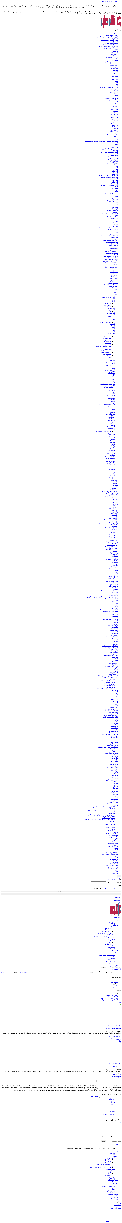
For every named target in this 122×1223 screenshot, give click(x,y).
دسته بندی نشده (113, 477)
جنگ (117, 221)
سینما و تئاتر (114, 589)
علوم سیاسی (111, 420)
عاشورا (109, 355)
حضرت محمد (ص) (106, 350)
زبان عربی (112, 399)
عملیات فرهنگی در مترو (111, 636)
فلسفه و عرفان (113, 663)
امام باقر (115, 111)
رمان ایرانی (115, 504)
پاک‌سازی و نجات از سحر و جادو (109, 152)
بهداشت (112, 360)
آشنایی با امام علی (113, 41)
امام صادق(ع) (114, 122)
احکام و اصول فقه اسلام (111, 62)
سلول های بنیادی (113, 568)
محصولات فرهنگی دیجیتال (111, 753)
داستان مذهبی (114, 278)
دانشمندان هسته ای (112, 291)
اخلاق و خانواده (114, 73)
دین (114, 392)
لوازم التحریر (111, 751)
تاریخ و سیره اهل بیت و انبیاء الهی (109, 185)
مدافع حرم (115, 758)
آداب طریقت (114, 38)
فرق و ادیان (115, 642)
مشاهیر (116, 783)
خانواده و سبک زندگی (112, 253)
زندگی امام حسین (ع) (112, 541)
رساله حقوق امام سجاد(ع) (111, 496)
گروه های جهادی (113, 713)
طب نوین (112, 407)
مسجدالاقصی (114, 781)
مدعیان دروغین (114, 764)
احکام (116, 59)
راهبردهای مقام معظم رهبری (110, 491)
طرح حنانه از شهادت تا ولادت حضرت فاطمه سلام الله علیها (98, 819)
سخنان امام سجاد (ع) (112, 559)
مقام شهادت (114, 799)
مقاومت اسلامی (110, 458)
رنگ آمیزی (115, 511)
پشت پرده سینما (113, 158)
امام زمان (115, 120)
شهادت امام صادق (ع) (109, 816)
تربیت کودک (114, 199)
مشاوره (112, 455)
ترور (117, 204)
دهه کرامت (112, 813)
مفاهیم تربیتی (114, 797)
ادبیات (116, 74)
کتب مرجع (115, 691)
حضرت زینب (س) (106, 347)
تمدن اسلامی (111, 373)
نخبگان (116, 840)
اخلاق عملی (115, 70)
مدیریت (113, 451)
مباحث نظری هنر (113, 732)
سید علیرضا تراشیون (112, 578)
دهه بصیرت (115, 483)
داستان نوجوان (114, 279)
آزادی (113, 298)
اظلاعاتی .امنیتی (113, 104)
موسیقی (115, 838)
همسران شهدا (114, 863)
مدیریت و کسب (113, 766)
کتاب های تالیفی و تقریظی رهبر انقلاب (107, 676)
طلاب (113, 409)
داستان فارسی (114, 272)
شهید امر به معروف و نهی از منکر (109, 609)
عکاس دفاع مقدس (112, 625)
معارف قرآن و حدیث (112, 792)
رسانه (113, 393)
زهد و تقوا (115, 551)
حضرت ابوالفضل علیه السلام (103, 346)
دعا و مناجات (114, 480)
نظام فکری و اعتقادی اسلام (110, 846)
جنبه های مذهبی (113, 220)
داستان (116, 264)
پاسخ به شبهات (114, 150)
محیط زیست (114, 756)
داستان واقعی (114, 287)
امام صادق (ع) (107, 343)
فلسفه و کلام (114, 665)
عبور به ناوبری (117, 1)
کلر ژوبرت (115, 702)
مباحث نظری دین (113, 731)
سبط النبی (115, 556)
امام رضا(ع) (114, 119)
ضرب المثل (115, 614)
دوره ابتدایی (115, 485)
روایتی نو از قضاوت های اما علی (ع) (108, 523)
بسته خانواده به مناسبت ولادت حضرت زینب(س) (101, 810)
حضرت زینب (114, 237)
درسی (116, 294)
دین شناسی (115, 486)
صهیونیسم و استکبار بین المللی (106, 404)
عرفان (113, 410)
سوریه (116, 571)
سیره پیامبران (114, 584)
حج (117, 231)
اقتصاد (116, 107)
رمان (116, 500)
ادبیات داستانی (114, 77)
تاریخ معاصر (114, 182)
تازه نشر (115, 186)
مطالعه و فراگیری (110, 456)
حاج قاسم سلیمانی (113, 229)
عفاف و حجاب (111, 412)
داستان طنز (115, 268)
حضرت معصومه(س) (112, 242)
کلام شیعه (115, 698)
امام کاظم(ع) (114, 125)
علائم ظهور (115, 627)
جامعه (113, 377)
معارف (116, 789)
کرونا (116, 695)
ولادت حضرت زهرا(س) (111, 868)
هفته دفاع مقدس (110, 827)
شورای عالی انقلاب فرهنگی (110, 611)
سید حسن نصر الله (113, 576)
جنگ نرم (112, 223)
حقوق (113, 385)
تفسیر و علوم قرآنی (109, 369)
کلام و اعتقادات (114, 699)
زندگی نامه (115, 543)
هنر (114, 470)
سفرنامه (115, 565)
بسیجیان (115, 144)
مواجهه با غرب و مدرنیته (111, 837)
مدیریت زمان (111, 453)
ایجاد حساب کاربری (113, 879)
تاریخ (116, 167)
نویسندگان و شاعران (112, 860)
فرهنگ (113, 425)
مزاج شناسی (114, 773)
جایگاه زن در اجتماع (112, 216)
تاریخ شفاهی (114, 174)
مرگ (116, 772)
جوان (113, 380)
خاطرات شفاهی (113, 248)
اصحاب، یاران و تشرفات (111, 100)
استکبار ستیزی (114, 92)
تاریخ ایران (115, 172)
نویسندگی (115, 862)
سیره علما (115, 587)
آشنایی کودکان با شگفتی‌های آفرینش (108, 46)
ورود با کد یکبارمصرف (61, 891)
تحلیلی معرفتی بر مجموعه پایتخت (109, 193)
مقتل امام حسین (113, 802)
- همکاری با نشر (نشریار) (108, 1114)
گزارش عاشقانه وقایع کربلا (110, 717)
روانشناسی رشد (113, 518)
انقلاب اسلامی (111, 332)
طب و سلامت (114, 617)
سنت (116, 570)
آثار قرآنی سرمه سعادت (108, 297)
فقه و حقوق (111, 437)
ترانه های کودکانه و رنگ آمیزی (110, 194)
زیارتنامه (115, 554)
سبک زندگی (115, 557)
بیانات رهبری (114, 147)
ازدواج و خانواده (113, 89)
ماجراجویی (115, 723)
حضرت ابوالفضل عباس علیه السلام (108, 235)
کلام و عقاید (114, 701)
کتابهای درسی (114, 679)
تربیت (116, 196)
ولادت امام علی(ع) (113, 867)
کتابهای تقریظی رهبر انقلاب (110, 677)
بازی (113, 750)
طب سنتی (115, 616)
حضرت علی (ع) (107, 349)
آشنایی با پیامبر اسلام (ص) (111, 43)
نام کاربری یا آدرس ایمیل (114, 882)
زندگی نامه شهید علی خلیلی (110, 546)
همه (117, 993)
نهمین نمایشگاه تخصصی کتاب (110, 854)
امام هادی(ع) (114, 126)
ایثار (117, 139)
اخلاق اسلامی (114, 68)
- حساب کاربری (110, 1111)
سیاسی (116, 575)
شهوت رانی (115, 608)
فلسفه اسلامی (107, 440)
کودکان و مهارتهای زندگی (111, 710)
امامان (116, 128)
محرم (116, 740)
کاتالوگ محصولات (116, 969)
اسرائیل (116, 93)
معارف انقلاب (114, 791)
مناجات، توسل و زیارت (111, 803)
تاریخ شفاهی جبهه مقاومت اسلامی (108, 177)
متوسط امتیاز (114, 982)
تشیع (116, 205)
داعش (116, 289)
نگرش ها (112, 464)
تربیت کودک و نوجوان (112, 201)
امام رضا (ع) (107, 339)
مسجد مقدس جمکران (112, 780)
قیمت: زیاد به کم (113, 987)
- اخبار (113, 1100)
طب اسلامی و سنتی (109, 406)
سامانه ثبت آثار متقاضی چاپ (107, 955)
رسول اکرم (115, 499)
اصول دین (115, 101)
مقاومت (115, 800)
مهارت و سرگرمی (113, 835)
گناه (114, 447)
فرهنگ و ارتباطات (113, 649)
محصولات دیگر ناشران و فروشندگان (108, 747)
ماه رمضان (115, 729)
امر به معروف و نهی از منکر (103, 431)
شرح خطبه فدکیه (113, 595)
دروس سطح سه (106, 931)
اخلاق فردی (108, 306)
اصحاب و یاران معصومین (111, 98)
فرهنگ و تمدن (111, 428)
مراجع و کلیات (114, 770)
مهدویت (109, 358)
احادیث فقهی (114, 55)
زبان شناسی (114, 529)
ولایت (113, 474)
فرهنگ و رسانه (114, 652)
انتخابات (116, 133)
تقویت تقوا (115, 208)
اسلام (116, 95)
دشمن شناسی (114, 478)
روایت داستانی (114, 521)
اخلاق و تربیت (114, 71)
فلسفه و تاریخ (114, 661)
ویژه (113, 829)
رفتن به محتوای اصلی (107, 1)
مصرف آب (115, 788)
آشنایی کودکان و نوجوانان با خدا (109, 48)
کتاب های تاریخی (113, 674)
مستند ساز (115, 777)
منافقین (116, 832)
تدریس (113, 368)
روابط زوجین (114, 515)
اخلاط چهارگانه (114, 65)
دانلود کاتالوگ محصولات (114, 965)
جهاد (113, 379)
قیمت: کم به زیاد (113, 985)
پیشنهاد (116, 164)
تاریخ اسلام (115, 171)
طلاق (113, 535)
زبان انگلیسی (111, 398)
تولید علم (112, 376)
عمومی (113, 422)
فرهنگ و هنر (114, 653)
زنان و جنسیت (114, 540)
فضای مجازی (111, 433)
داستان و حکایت (113, 286)
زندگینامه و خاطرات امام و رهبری (108, 549)
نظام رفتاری (114, 844)
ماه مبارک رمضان (110, 824)
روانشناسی (112, 396)
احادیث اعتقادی (114, 54)
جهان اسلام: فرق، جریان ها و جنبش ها (107, 227)
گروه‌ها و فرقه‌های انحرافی (110, 715)
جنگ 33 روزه (114, 224)
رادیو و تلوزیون (114, 489)
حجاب (116, 232)
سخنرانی (112, 401)
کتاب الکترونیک (114, 672)
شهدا (113, 403)
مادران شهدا (114, 726)
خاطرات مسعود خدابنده (111, 251)
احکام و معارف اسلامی (111, 63)
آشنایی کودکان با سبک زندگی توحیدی (108, 44)
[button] (116, 1038)
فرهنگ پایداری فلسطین (111, 647)
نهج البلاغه (112, 469)
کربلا (116, 693)
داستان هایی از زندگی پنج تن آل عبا (108, 284)
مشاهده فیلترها (24, 972)
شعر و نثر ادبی (114, 603)
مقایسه (116, 1197)
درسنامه (115, 292)
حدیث (113, 382)
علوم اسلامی (111, 417)
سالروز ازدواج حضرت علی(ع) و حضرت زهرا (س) (101, 814)
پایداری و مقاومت (113, 153)
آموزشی (115, 51)
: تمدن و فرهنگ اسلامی (111, 35)
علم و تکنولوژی (110, 414)
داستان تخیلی (114, 265)
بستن (119, 1203)
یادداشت (115, 871)
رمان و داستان (111, 395)
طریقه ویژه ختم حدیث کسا (110, 619)
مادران (116, 724)
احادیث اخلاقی (114, 52)
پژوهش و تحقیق (110, 362)
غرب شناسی (111, 423)
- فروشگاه (112, 1099)
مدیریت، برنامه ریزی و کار (111, 767)
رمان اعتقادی (114, 502)
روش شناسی (114, 524)
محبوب (116, 739)
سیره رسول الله (113, 586)
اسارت (116, 90)
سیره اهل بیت (114, 582)
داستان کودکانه (114, 276)
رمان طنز (115, 505)
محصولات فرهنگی (113, 748)
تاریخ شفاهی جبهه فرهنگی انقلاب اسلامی (107, 175)
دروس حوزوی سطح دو (108, 683)
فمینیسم (112, 442)
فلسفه (113, 439)
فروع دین (112, 429)
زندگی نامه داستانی (112, 545)
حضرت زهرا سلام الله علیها (107, 384)
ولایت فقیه (112, 475)
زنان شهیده (115, 538)
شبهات (116, 594)
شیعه (109, 321)
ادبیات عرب (111, 308)
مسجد (116, 778)
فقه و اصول (111, 434)
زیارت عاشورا (114, 552)
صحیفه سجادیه (114, 612)
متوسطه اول (114, 736)
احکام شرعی (114, 60)
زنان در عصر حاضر (112, 537)
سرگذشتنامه (114, 564)
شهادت (116, 605)
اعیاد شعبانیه (111, 808)
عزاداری (115, 623)
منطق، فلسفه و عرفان (111, 833)
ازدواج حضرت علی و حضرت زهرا (109, 87)
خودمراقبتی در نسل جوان (111, 259)
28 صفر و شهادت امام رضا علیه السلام (104, 807)
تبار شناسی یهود (113, 190)
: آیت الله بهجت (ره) (112, 33)
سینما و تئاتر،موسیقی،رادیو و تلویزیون (108, 590)
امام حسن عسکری (112, 117)
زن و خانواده (114, 530)
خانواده (113, 388)
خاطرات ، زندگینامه (109, 387)
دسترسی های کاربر (107, 1109)
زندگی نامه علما (113, 548)
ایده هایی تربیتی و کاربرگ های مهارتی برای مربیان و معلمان (101, 141)
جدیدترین (115, 983)
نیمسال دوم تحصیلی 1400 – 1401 (106, 688)
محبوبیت (115, 980)
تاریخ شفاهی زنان (113, 178)
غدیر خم (112, 821)
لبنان (116, 720)
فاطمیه (116, 639)
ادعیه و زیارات (111, 313)
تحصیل (113, 366)
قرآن (113, 444)
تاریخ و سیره (114, 183)
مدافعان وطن (114, 761)
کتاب (116, 671)
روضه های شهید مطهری (111, 527)
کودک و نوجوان (114, 707)
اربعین (109, 335)
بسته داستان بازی (113, 142)
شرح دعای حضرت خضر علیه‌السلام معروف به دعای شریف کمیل (100, 597)
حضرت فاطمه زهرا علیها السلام (109, 240)
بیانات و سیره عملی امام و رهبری (109, 149)
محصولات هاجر (110, 937)
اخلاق (116, 66)
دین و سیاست (114, 488)
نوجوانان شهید (114, 859)
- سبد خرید (112, 1113)
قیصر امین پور (114, 669)
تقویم (113, 371)
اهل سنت (115, 137)
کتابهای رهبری (114, 690)
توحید (113, 374)
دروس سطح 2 (111, 687)
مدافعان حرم (111, 450)
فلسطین (115, 658)
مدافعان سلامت (113, 759)
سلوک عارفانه (114, 567)
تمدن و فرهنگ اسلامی (112, 210)
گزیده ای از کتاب (110, 961)
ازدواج (113, 532)
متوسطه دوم (114, 737)
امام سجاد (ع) (107, 341)
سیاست (116, 573)
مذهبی (116, 769)
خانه (120, 972)
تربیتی (116, 202)
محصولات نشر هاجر (112, 754)
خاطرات (115, 246)
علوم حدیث (115, 631)
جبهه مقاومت (114, 218)
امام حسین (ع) (107, 338)
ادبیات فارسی (114, 79)
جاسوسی (115, 212)
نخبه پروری (115, 841)
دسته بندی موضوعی (112, 295)
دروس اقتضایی (110, 682)
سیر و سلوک (114, 579)
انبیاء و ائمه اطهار (113, 131)
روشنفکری (115, 526)
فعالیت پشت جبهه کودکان (111, 655)
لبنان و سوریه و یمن (112, 721)
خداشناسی (115, 254)
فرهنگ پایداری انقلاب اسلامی (110, 646)
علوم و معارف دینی (112, 635)
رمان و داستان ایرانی (112, 508)
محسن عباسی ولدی (112, 745)
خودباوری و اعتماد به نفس (111, 256)
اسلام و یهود (114, 96)
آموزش (116, 49)
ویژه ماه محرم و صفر (109, 830)
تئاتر (117, 166)
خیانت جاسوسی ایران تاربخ (110, 261)
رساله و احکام (114, 497)
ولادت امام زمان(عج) (112, 865)
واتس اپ (61, 894)
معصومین (115, 794)
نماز (114, 466)
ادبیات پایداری (114, 76)
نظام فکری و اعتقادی (109, 463)
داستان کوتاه (114, 275)
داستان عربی (114, 270)
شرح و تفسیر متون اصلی (111, 598)
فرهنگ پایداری (111, 426)
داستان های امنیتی (113, 281)
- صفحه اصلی (94, 1097)
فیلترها (2, 972)
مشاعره (112, 601)
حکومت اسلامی (113, 243)
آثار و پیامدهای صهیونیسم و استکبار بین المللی (105, 36)
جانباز (116, 215)
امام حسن (115, 115)
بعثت (116, 145)
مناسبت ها (115, 805)
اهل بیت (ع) (111, 333)
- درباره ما (112, 1104)
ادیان (116, 82)
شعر (110, 311)
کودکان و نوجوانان (113, 712)
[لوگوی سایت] (111, 27)
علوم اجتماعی (111, 415)
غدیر (110, 357)
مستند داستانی (114, 775)
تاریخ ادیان (115, 169)
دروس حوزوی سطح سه (108, 685)
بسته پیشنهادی (111, 959)
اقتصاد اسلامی (114, 109)
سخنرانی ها (115, 562)
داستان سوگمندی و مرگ (111, 267)
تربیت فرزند (114, 197)
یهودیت (109, 317)
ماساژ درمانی (114, 728)
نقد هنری (115, 849)
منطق (113, 459)
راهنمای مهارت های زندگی (110, 493)
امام (113, 327)
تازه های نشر (114, 188)
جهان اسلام (115, 226)
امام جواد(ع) (114, 114)
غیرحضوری (115, 638)
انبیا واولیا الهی (114, 130)
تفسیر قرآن (115, 207)
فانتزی (116, 641)
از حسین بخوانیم (113, 85)
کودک (116, 706)
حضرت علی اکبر (113, 238)
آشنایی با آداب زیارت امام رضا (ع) (109, 40)
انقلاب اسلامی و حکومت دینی (110, 134)
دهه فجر (112, 811)
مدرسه (116, 762)
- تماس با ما (111, 1102)
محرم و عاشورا (114, 743)
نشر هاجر (112, 922)
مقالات (113, 958)
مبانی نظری (111, 448)
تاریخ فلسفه (114, 180)
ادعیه (116, 81)
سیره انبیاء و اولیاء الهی (111, 581)
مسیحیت (108, 316)
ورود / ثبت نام (114, 1199)
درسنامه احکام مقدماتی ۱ (112, 1066)
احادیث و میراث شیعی (112, 57)
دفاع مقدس (111, 390)
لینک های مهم (94, 1096)
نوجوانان (115, 857)
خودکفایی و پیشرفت (112, 257)
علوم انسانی (111, 418)
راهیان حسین (114, 494)
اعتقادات (115, 106)
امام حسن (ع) (107, 336)
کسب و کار (115, 696)
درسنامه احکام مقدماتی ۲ (112, 1028)
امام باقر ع (115, 112)
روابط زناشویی (114, 513)
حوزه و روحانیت (113, 245)
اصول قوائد (115, 103)
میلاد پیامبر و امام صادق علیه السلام (105, 825)
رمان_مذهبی (114, 510)
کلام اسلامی (111, 445)
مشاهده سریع (117, 1039)
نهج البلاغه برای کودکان (111, 852)
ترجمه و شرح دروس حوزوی (107, 680)
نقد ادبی (116, 848)
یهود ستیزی (115, 873)
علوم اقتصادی (114, 630)
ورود (120, 885)
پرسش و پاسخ (114, 155)
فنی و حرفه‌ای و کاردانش (111, 666)
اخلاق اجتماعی (107, 303)
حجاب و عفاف (114, 234)
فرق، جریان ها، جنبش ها (104, 322)
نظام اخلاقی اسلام (110, 461)
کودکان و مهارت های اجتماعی (110, 709)
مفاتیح (116, 796)
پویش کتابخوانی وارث (112, 160)
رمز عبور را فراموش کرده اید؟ (112, 888)
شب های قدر (114, 592)
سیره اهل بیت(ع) (106, 354)
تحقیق (116, 191)
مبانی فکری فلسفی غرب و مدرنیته (108, 734)
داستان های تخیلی (113, 283)
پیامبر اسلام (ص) (113, 161)
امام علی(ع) (114, 123)
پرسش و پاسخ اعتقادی (112, 156)
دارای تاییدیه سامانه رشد (111, 262)
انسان (113, 330)
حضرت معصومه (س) (105, 352)
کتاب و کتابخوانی (110, 822)
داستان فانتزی (114, 273)
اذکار (116, 84)
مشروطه (115, 786)
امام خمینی (112, 328)
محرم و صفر (114, 742)
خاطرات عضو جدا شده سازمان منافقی (107, 249)
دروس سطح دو (107, 929)
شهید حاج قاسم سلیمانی (108, 818)
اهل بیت (116, 136)
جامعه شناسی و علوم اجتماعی (109, 213)
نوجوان (116, 855)
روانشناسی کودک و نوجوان (110, 519)
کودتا (116, 704)
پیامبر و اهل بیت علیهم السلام (110, 163)
